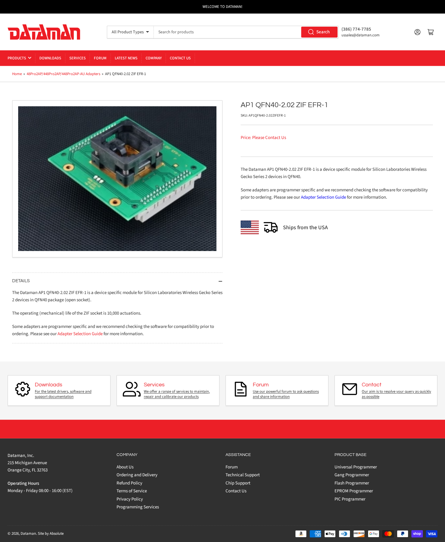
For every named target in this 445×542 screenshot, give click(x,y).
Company (154, 58)
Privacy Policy (130, 499)
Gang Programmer (352, 475)
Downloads (50, 58)
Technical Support (243, 475)
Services (77, 58)
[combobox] (246, 32)
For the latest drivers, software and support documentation (63, 394)
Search (323, 32)
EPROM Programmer (354, 491)
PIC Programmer (350, 499)
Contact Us (180, 58)
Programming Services (138, 507)
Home (17, 74)
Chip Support (238, 483)
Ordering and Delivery (137, 475)
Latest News (126, 58)
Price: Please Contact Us (263, 137)
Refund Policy (129, 483)
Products (17, 58)
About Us (125, 467)
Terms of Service (132, 491)
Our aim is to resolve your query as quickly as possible (396, 394)
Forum (100, 58)
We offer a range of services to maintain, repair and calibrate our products (177, 394)
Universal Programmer (356, 467)
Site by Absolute (51, 533)
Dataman (28, 533)
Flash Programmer (352, 483)
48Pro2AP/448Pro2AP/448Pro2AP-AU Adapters (63, 74)
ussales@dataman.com (360, 35)
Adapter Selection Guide (323, 197)
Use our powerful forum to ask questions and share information (286, 394)
